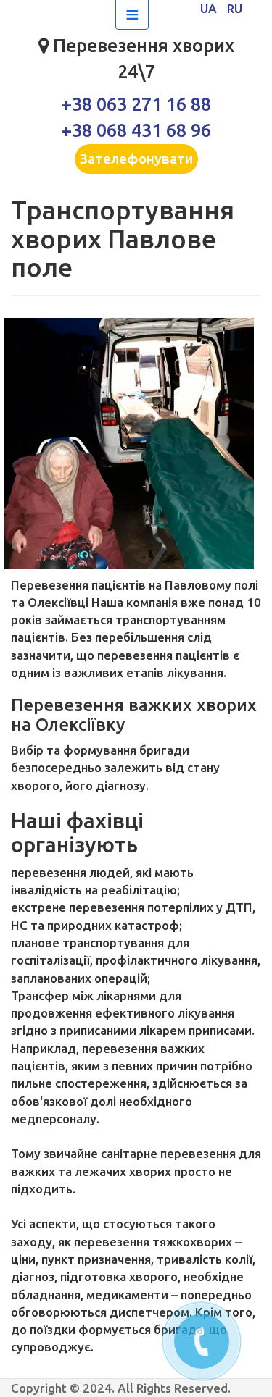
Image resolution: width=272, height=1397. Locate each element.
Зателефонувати (136, 159)
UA (210, 8)
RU (234, 8)
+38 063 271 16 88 (136, 104)
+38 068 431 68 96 (136, 130)
